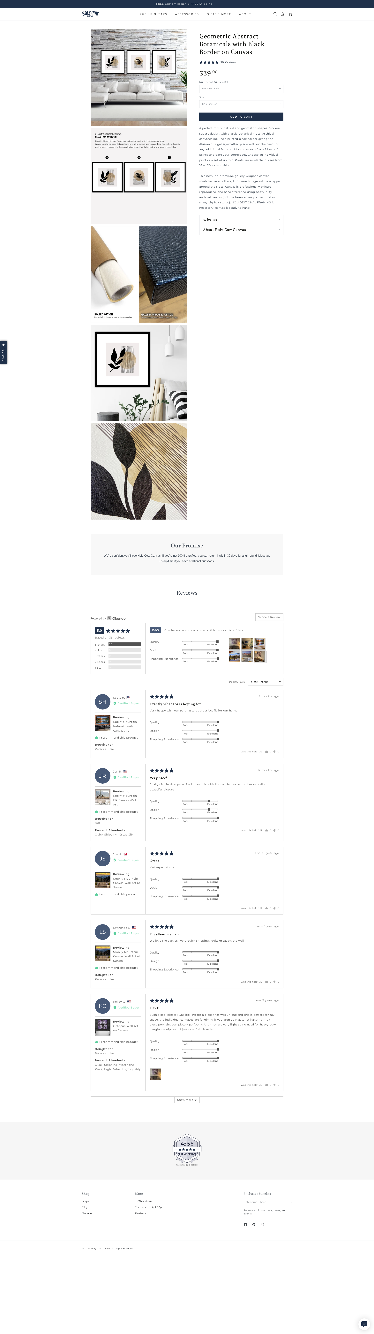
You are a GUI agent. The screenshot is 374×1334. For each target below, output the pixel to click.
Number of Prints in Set (213, 82)
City (84, 1207)
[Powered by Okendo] (108, 618)
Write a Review (269, 617)
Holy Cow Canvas (101, 1248)
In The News (143, 1201)
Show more (185, 1100)
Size (201, 97)
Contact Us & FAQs (148, 1207)
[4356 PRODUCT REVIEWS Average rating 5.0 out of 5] (14, 1165)
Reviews (141, 1213)
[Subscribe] (291, 1202)
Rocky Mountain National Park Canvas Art (125, 726)
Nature (87, 1213)
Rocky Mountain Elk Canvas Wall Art (125, 800)
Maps (85, 1201)
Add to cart (241, 116)
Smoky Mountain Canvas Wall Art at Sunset (126, 883)
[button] (275, 14)
